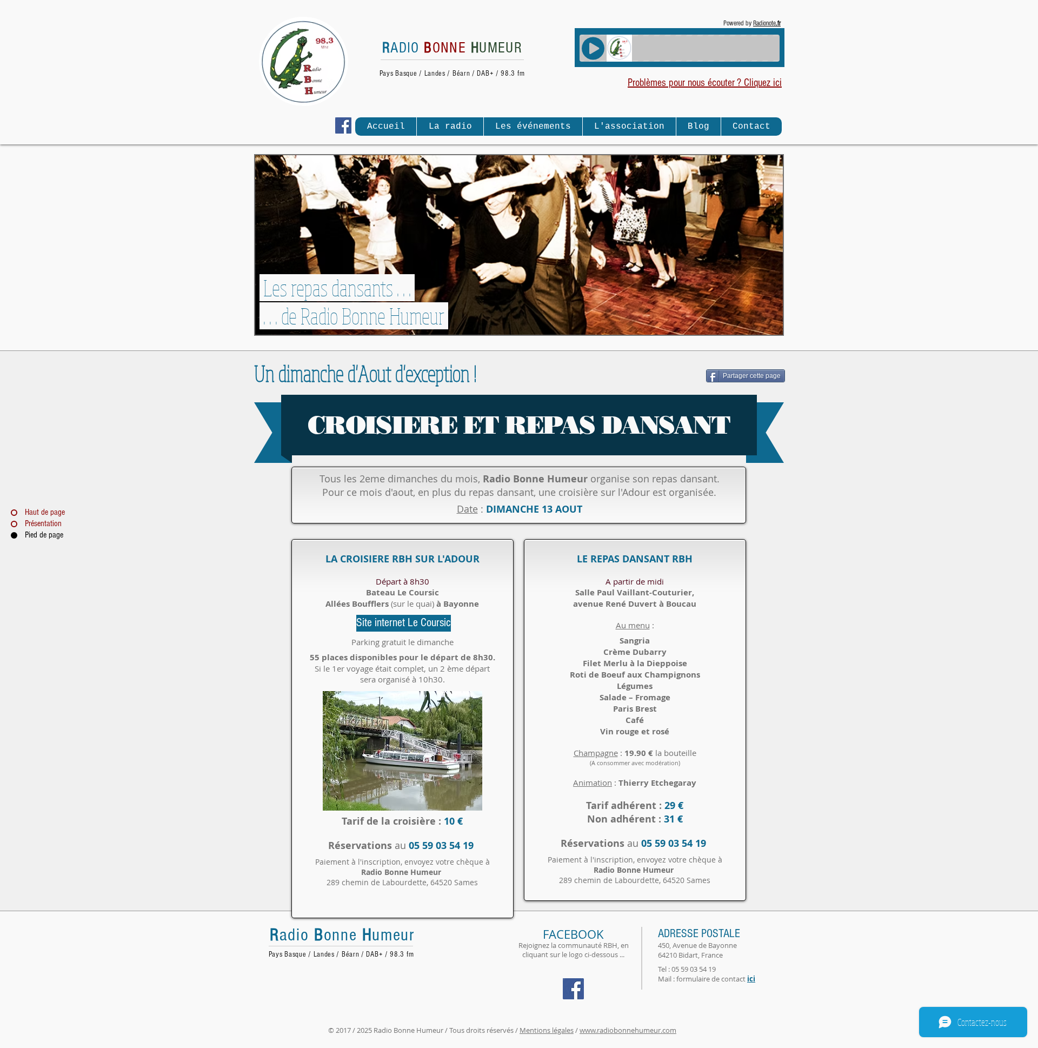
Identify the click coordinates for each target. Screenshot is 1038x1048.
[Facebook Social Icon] (343, 125)
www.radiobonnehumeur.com (628, 1030)
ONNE (445, 47)
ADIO (403, 47)
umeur (393, 935)
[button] (449, 126)
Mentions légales (547, 1030)
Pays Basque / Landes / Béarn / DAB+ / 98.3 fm (452, 73)
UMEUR (496, 47)
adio (297, 935)
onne (343, 935)
